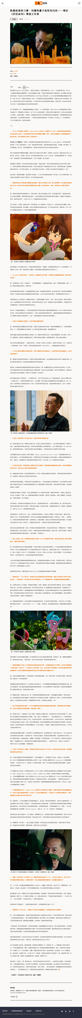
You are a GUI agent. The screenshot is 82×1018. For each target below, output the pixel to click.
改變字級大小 (24, 87)
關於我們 (5, 1011)
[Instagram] (69, 1011)
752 (20, 19)
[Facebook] (73, 1011)
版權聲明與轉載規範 (17, 1011)
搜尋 (2, 3)
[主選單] (79, 3)
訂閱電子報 (38, 1011)
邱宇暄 (16, 71)
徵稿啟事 (29, 1011)
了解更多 (12, 996)
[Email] (62, 1011)
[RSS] (66, 1011)
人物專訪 (14, 19)
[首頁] (41, 3)
